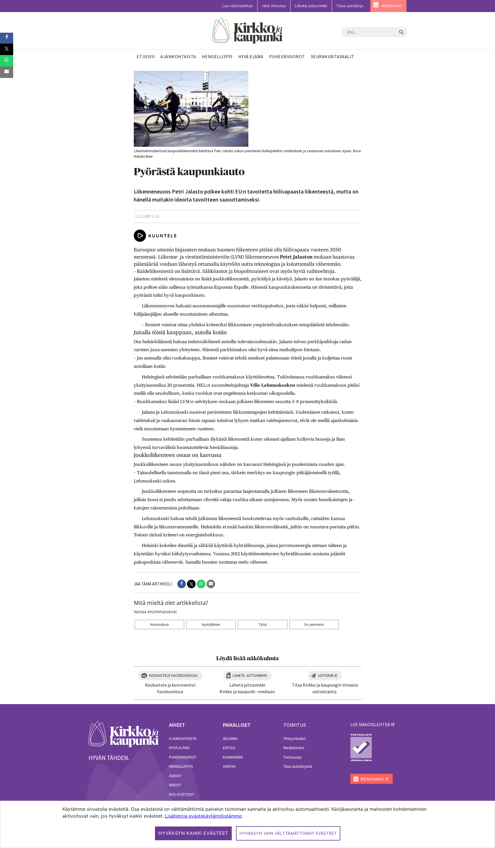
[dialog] (247, 824)
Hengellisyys (181, 766)
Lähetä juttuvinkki (311, 5)
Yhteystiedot (294, 738)
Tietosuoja (292, 757)
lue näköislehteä (370, 724)
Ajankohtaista (183, 738)
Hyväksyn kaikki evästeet (193, 833)
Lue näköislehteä (237, 5)
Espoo (229, 747)
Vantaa (229, 766)
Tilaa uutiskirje (349, 5)
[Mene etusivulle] (124, 733)
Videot (175, 785)
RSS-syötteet (181, 794)
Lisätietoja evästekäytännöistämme (203, 816)
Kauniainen (233, 757)
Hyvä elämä (179, 747)
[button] (181, 584)
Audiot (175, 775)
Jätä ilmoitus (274, 5)
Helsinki (230, 738)
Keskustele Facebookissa (173, 675)
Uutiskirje (327, 675)
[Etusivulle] (248, 31)
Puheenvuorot (183, 757)
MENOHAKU (392, 5)
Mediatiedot (293, 747)
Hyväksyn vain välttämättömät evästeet (288, 833)
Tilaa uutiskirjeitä (297, 766)
